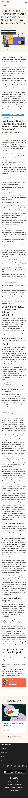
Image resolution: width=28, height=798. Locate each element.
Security (7, 787)
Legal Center (9, 784)
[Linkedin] (18, 766)
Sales (5, 5)
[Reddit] (22, 766)
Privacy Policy (18, 784)
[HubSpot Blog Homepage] (5, 2)
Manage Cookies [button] (14, 790)
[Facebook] (3, 766)
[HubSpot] (14, 778)
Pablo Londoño (12, 27)
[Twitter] (15, 766)
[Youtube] (11, 766)
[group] (14, 719)
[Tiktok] (26, 766)
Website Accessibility (17, 787)
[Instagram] (7, 766)
